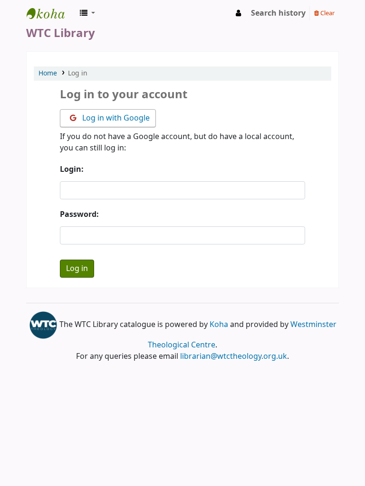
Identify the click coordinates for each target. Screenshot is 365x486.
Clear (327, 13)
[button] (87, 13)
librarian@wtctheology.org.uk (233, 356)
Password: (79, 214)
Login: (72, 169)
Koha (219, 324)
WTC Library (50, 13)
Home (47, 73)
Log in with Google (115, 118)
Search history (278, 13)
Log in (77, 73)
